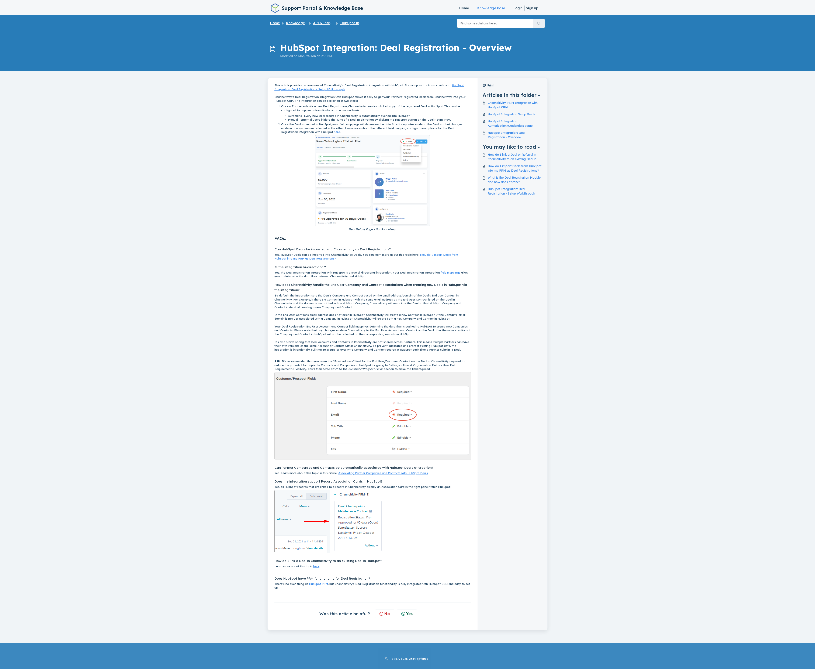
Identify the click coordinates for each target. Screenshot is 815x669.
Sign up (532, 8)
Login (518, 8)
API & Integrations (328, 23)
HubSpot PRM (318, 584)
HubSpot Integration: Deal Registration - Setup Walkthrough (511, 191)
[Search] (539, 23)
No (387, 613)
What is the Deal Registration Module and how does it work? (514, 180)
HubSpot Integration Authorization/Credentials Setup (510, 123)
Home (464, 8)
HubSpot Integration (357, 23)
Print (490, 85)
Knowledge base (491, 8)
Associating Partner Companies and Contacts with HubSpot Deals (383, 473)
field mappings (450, 272)
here (337, 132)
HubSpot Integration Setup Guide (511, 114)
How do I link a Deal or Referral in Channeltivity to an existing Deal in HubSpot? (512, 157)
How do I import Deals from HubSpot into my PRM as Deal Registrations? (514, 168)
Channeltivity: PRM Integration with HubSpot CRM (513, 105)
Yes (409, 613)
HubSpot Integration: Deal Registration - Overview (506, 135)
